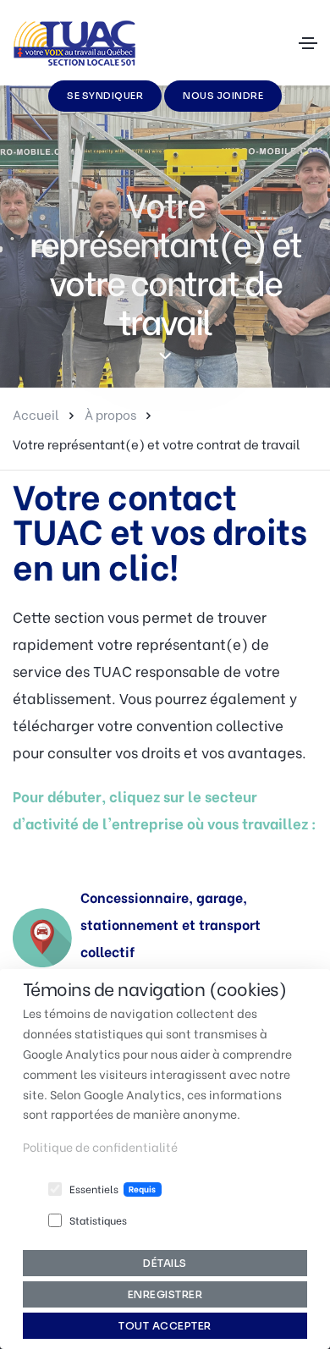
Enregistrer (165, 1294)
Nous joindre (223, 96)
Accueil (36, 414)
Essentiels (93, 1188)
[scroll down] (165, 356)
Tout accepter (165, 1325)
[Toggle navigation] (308, 43)
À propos (110, 414)
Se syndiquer (105, 96)
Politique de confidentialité (100, 1146)
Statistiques (98, 1220)
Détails (165, 1263)
